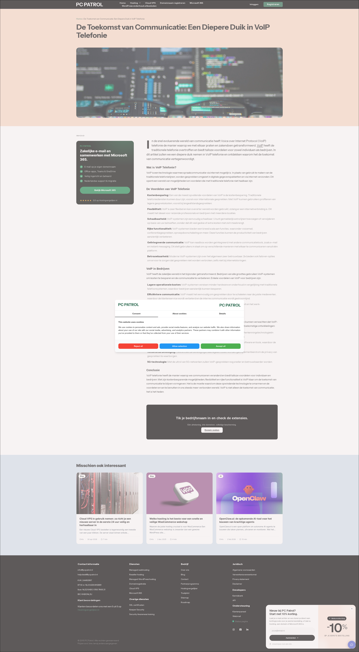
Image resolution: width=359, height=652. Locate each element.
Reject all (138, 346)
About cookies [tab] (179, 313)
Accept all (220, 346)
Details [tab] (222, 313)
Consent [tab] (136, 313)
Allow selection (179, 346)
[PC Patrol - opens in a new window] (230, 305)
